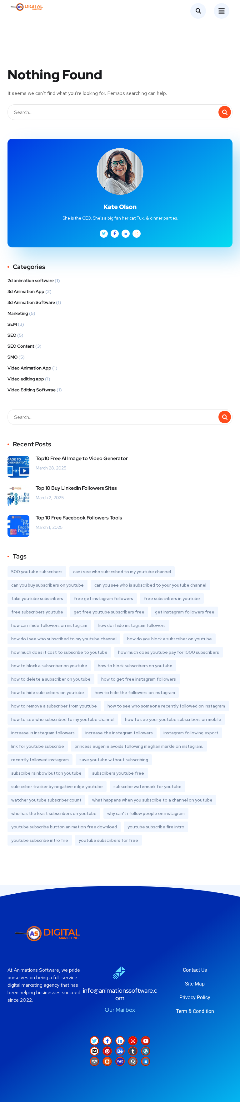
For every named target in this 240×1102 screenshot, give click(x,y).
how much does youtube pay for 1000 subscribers (168, 652)
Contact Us (195, 970)
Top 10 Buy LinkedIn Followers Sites (76, 488)
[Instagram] (133, 1040)
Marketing (18, 313)
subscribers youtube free (118, 773)
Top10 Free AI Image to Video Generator (82, 458)
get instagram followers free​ (184, 612)
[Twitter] (94, 1040)
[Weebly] (94, 1061)
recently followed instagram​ (40, 759)
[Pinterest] (107, 1051)
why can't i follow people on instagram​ (146, 813)
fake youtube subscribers (37, 598)
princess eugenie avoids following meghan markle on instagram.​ (139, 746)
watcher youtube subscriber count (46, 800)
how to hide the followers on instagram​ (135, 692)
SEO (12, 335)
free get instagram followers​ (103, 598)
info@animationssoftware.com (120, 994)
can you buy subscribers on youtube (47, 585)
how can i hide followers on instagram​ (49, 625)
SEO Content (21, 346)
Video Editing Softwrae (32, 390)
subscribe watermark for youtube (147, 786)
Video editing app (26, 379)
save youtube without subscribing (113, 759)
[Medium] (94, 1051)
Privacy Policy (194, 997)
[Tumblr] (133, 1051)
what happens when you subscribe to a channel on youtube (152, 800)
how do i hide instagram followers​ (132, 625)
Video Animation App (29, 368)
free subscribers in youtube (172, 598)
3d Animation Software (31, 302)
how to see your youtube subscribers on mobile (173, 719)
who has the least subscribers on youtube (54, 813)
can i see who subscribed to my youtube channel (122, 571)
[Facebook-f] (107, 1040)
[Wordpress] (145, 1051)
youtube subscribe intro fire (39, 840)
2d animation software (31, 280)
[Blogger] (107, 1061)
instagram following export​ (190, 733)
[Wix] (120, 1061)
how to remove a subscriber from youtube (54, 706)
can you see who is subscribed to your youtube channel (150, 585)
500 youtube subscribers (36, 571)
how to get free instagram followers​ (138, 679)
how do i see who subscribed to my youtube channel (64, 639)
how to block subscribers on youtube (135, 665)
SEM (12, 324)
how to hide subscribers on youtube (47, 692)
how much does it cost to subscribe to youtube (59, 652)
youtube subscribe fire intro (156, 827)
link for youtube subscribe (37, 746)
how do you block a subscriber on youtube (169, 639)
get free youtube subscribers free (109, 612)
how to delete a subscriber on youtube (51, 679)
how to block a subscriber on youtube (49, 665)
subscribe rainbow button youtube (46, 773)
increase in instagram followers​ (43, 733)
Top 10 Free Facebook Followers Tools (79, 517)
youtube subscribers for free (108, 840)
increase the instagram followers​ (119, 733)
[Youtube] (145, 1040)
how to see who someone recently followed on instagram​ (166, 706)
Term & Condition (195, 1011)
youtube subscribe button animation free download (64, 827)
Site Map (195, 984)
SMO (13, 357)
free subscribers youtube (37, 612)
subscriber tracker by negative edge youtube (57, 786)
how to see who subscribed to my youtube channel (62, 719)
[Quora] (133, 1061)
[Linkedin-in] (120, 1040)
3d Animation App (26, 291)
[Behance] (120, 1051)
